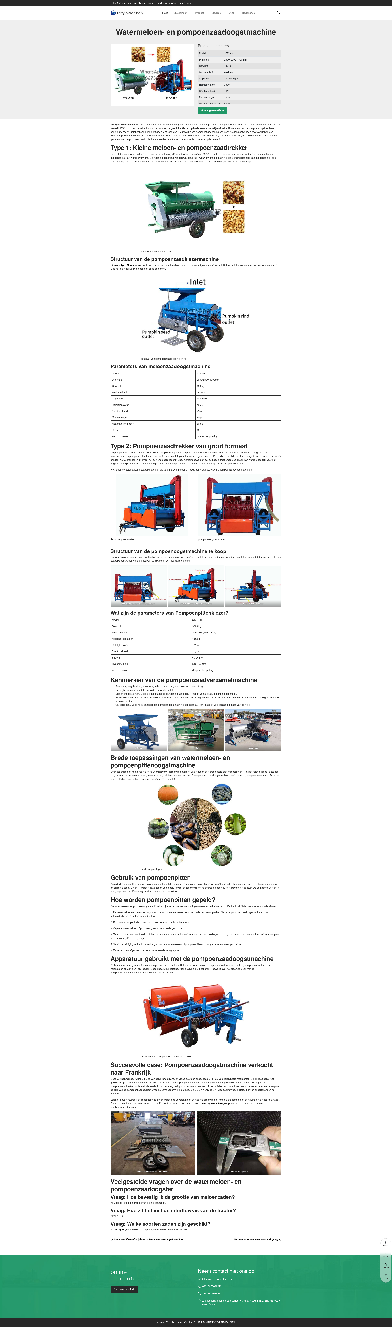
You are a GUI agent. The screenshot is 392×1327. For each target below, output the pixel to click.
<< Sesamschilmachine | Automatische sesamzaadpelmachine (147, 1239)
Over (232, 13)
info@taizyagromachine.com (217, 1279)
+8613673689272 (212, 1286)
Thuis (165, 13)
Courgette (119, 1229)
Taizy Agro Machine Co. (127, 265)
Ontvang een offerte (212, 110)
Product (199, 13)
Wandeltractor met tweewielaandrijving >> (257, 1239)
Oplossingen (180, 13)
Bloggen (216, 13)
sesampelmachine (212, 1103)
